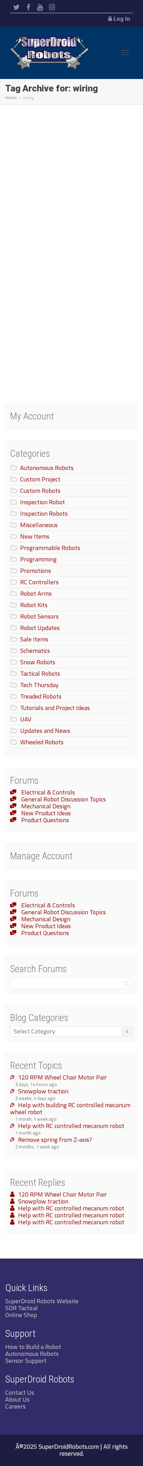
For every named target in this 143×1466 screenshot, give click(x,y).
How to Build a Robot (33, 1346)
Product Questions (44, 820)
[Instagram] (52, 7)
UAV (25, 719)
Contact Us (19, 1392)
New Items (34, 536)
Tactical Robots (40, 673)
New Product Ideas (45, 813)
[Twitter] (16, 7)
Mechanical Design (45, 806)
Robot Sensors (39, 616)
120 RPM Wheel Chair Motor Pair (62, 1077)
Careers (15, 1406)
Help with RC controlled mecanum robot (71, 1125)
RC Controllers (39, 582)
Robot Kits (34, 605)
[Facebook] (28, 7)
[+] (72, 222)
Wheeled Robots (42, 742)
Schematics (35, 650)
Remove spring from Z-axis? (55, 1139)
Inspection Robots (44, 513)
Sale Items (34, 639)
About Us (17, 1399)
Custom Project (40, 479)
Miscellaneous (39, 525)
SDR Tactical (21, 1308)
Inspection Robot (42, 502)
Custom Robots (40, 490)
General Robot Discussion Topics (63, 799)
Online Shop (21, 1315)
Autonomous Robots (47, 467)
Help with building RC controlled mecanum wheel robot (70, 1108)
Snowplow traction (43, 1091)
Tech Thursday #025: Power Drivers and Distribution (66, 265)
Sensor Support (26, 1360)
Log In (121, 19)
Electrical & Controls (47, 792)
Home (11, 97)
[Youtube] (40, 7)
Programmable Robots (50, 547)
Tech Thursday (39, 685)
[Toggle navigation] (125, 53)
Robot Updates (40, 627)
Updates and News (45, 730)
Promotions (35, 570)
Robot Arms (36, 593)
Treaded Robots (40, 696)
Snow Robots (37, 662)
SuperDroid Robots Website (41, 1301)
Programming (38, 559)
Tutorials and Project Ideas (55, 707)
